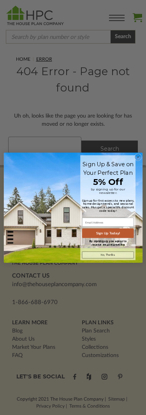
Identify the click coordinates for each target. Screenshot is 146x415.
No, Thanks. (107, 254)
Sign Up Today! (108, 233)
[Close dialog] (138, 157)
